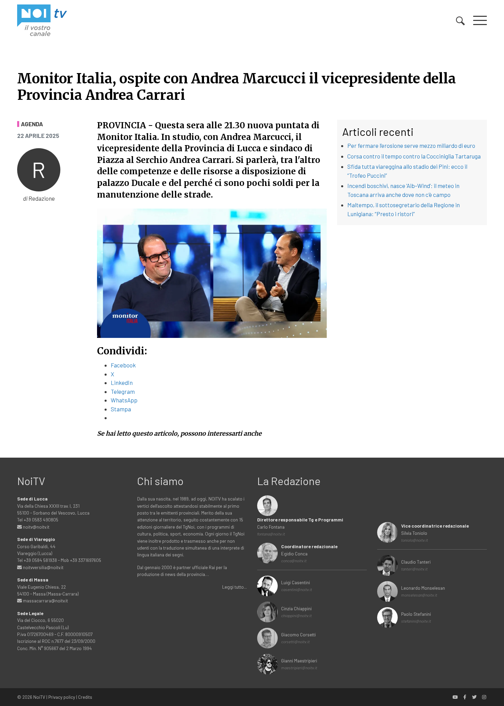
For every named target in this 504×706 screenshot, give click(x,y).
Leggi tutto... (234, 587)
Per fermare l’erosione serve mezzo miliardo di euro (411, 145)
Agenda (32, 124)
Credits (85, 697)
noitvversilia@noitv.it (42, 567)
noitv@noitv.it (35, 527)
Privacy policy (61, 697)
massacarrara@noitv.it (45, 600)
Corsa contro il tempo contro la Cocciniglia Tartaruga (414, 156)
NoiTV (39, 697)
